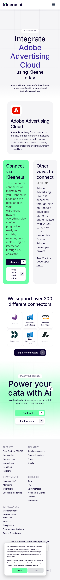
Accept (20, 570)
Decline (36, 570)
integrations (30, 31)
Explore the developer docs (44, 261)
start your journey (30, 376)
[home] (12, 4)
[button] (53, 4)
